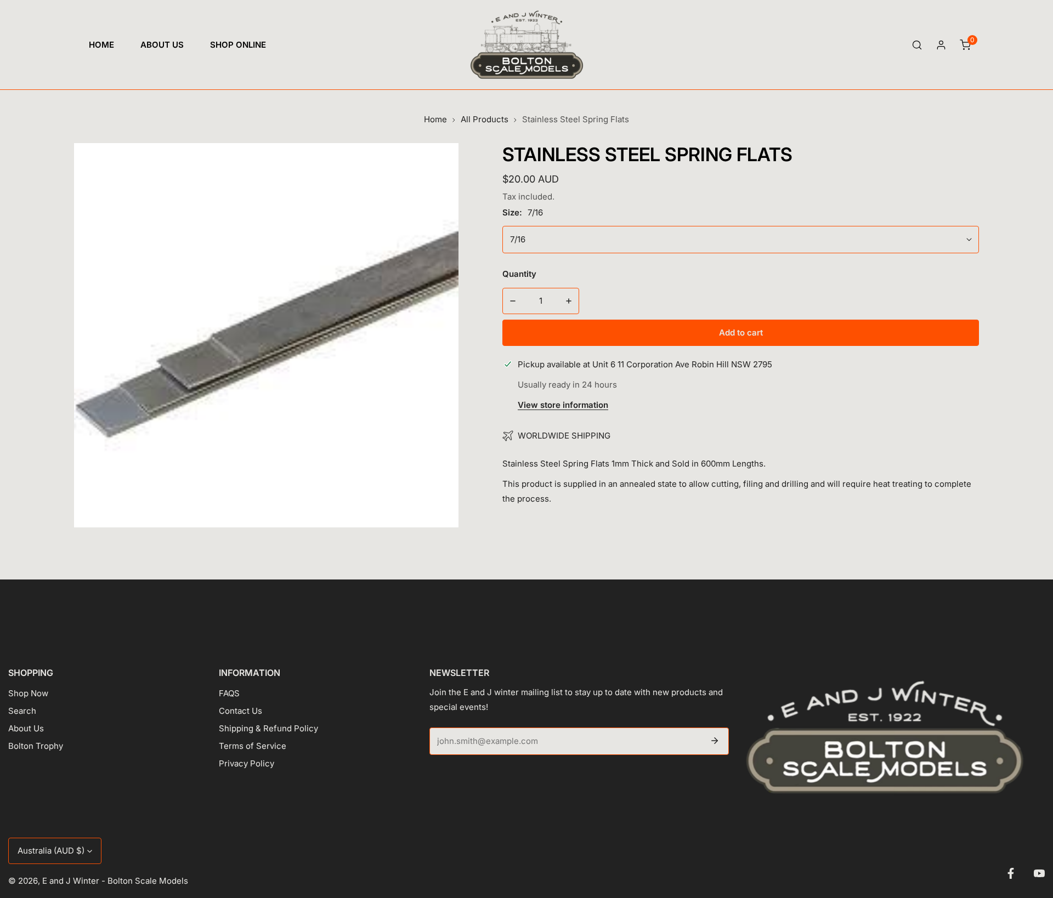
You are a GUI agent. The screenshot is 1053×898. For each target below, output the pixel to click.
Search (22, 711)
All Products (484, 119)
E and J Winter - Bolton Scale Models (115, 881)
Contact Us (240, 711)
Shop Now (28, 693)
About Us (26, 728)
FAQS (229, 693)
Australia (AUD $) (51, 850)
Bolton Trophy (35, 746)
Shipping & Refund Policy (268, 728)
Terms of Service (252, 746)
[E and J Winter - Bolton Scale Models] (527, 44)
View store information (563, 405)
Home (435, 119)
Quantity (519, 274)
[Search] (917, 45)
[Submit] (714, 741)
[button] (965, 45)
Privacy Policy (246, 763)
